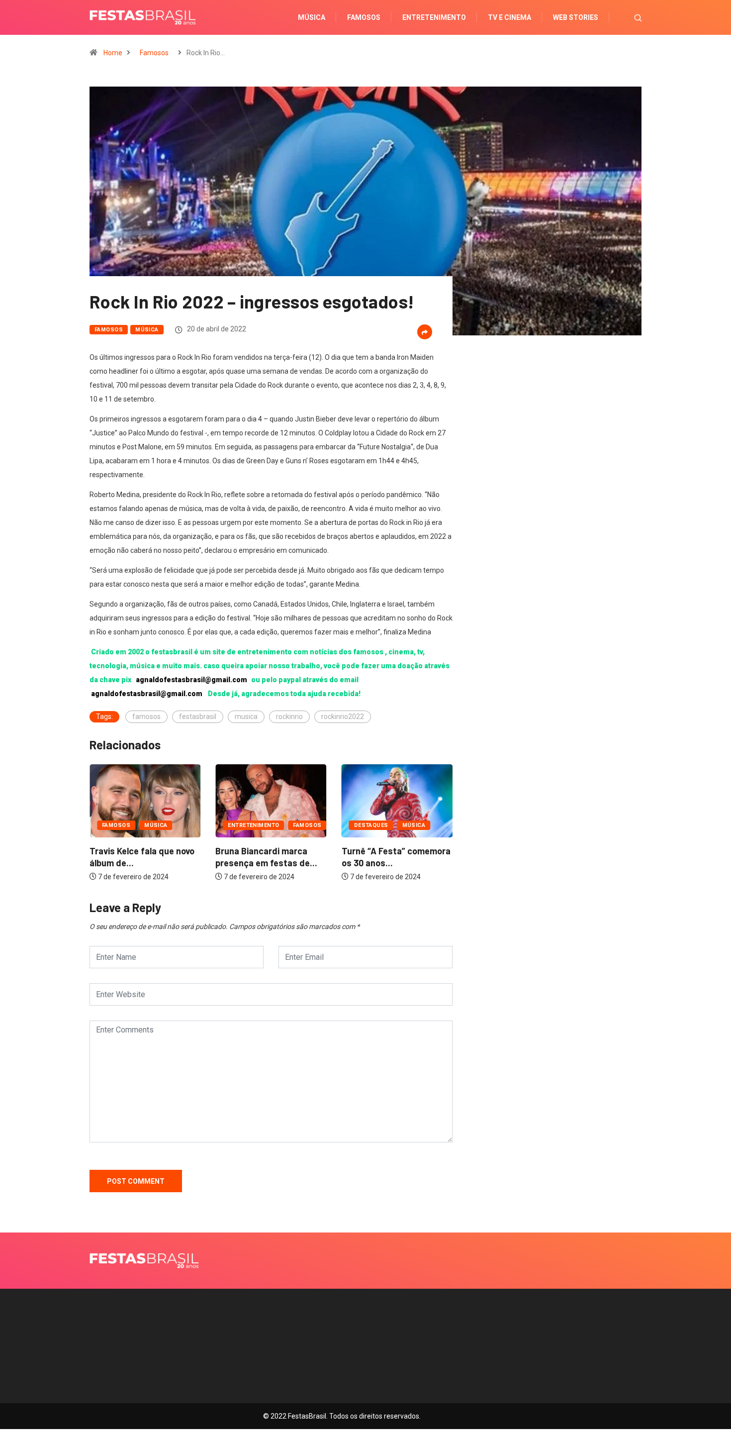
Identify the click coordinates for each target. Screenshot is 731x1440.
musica (246, 716)
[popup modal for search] (625, 17)
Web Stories (575, 17)
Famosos (363, 17)
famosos (146, 716)
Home (112, 53)
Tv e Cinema (509, 17)
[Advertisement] (554, 478)
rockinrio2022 (342, 716)
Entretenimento (434, 17)
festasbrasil (197, 716)
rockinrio (289, 716)
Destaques (371, 825)
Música (311, 17)
